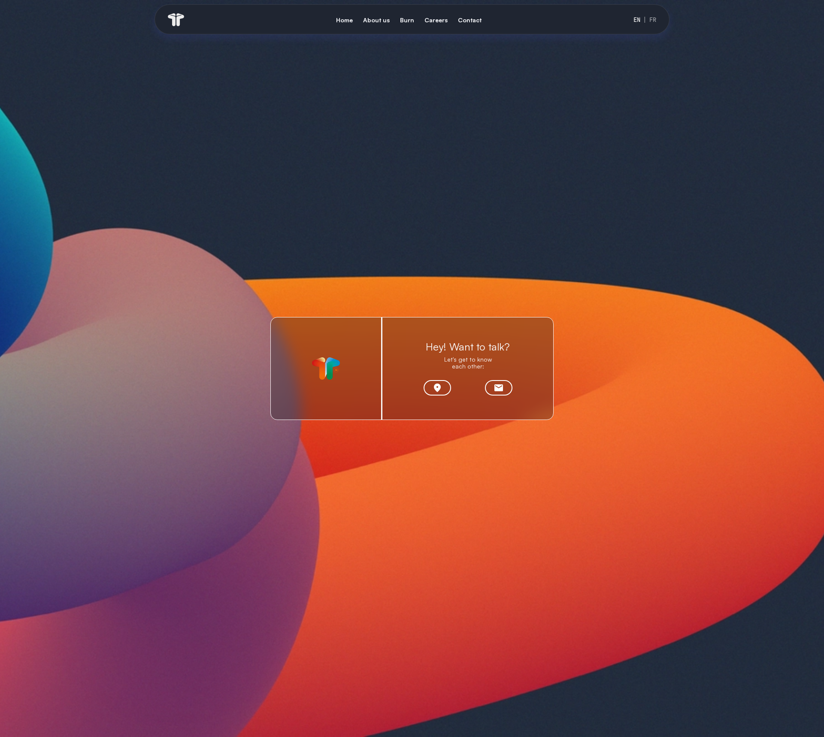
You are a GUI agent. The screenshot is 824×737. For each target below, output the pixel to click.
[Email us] (498, 388)
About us (376, 20)
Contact (470, 20)
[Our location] (437, 388)
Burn (407, 20)
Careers (436, 20)
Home (344, 20)
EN (636, 20)
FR (652, 20)
